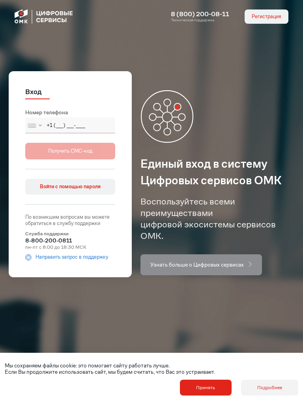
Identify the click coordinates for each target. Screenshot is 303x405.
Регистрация (266, 16)
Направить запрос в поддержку (72, 257)
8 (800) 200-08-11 (200, 14)
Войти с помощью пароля (70, 186)
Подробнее (269, 387)
